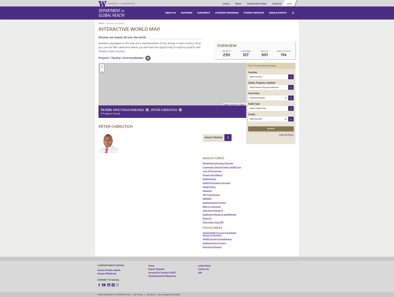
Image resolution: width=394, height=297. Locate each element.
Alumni (238, 3)
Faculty (251, 114)
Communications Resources (162, 276)
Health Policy (209, 187)
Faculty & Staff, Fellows (257, 3)
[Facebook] (99, 285)
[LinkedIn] (113, 285)
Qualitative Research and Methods (219, 214)
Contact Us (276, 3)
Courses (226, 3)
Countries (252, 72)
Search (293, 12)
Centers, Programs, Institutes (261, 82)
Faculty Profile (213, 137)
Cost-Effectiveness (212, 171)
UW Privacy (138, 294)
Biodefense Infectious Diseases (218, 163)
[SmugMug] (118, 285)
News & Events (277, 13)
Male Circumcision (212, 207)
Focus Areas (253, 93)
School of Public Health (108, 270)
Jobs (200, 272)
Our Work (186, 13)
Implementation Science (214, 203)
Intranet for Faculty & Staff (161, 272)
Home (101, 23)
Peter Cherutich (164, 110)
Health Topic (254, 103)
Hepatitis (207, 191)
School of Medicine (106, 273)
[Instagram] (109, 285)
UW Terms (150, 294)
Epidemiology (209, 179)
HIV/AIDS (207, 199)
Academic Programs (227, 13)
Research (207, 218)
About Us (170, 13)
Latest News (204, 265)
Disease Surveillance (213, 175)
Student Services (254, 13)
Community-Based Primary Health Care (222, 167)
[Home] (111, 13)
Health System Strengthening (217, 239)
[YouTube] (104, 285)
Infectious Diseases (129, 110)
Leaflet (226, 104)
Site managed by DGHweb (169, 294)
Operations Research (213, 210)
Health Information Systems (216, 183)
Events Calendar (156, 269)
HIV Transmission (211, 195)
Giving (289, 3)
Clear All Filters (286, 134)
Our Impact (203, 13)
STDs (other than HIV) (213, 222)
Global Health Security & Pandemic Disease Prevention (220, 234)
